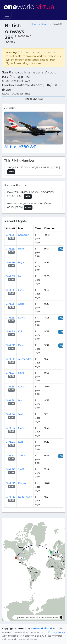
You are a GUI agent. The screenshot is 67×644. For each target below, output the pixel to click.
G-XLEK (10, 469)
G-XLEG (10, 276)
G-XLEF (10, 386)
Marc (21, 372)
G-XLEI (10, 234)
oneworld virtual (41, 628)
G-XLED (10, 248)
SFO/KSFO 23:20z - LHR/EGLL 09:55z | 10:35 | (33, 169)
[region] (33, 569)
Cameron (23, 234)
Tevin (21, 414)
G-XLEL (10, 290)
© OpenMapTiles (22, 617)
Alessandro (24, 359)
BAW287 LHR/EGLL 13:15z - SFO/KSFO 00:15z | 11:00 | (29, 205)
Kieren (22, 483)
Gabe (21, 303)
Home (34, 24)
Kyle (20, 331)
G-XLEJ (10, 372)
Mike (21, 248)
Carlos (22, 455)
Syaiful (22, 469)
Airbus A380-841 (20, 146)
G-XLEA (10, 414)
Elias (21, 290)
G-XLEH (10, 262)
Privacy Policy (56, 632)
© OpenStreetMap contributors (44, 617)
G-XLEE (10, 359)
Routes (45, 24)
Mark (21, 428)
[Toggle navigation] (7, 15)
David (21, 345)
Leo (20, 276)
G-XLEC (10, 455)
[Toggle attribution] (61, 617)
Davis (21, 317)
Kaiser (21, 386)
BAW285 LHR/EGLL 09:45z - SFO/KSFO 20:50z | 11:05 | (30, 194)
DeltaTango (25, 496)
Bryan (21, 262)
